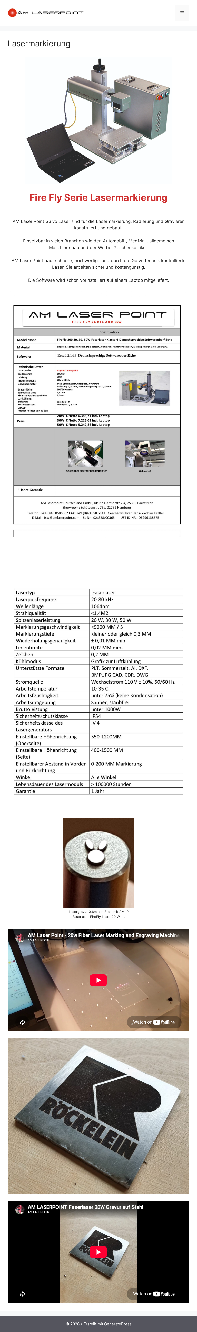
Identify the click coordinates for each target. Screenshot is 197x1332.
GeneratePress (118, 1323)
